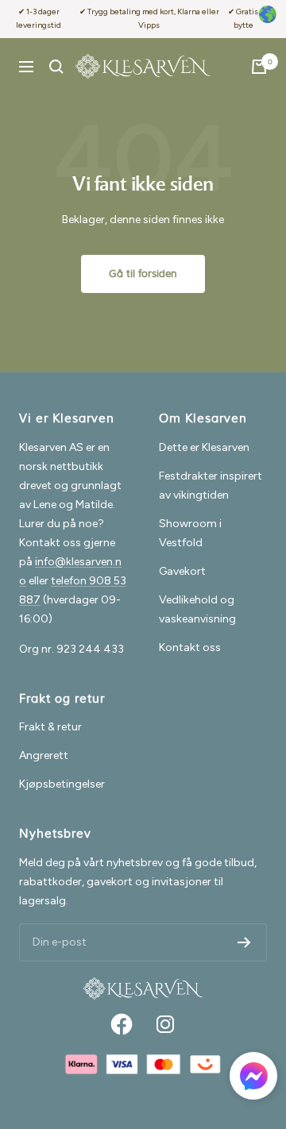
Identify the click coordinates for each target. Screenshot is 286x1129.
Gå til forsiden (143, 274)
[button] (253, 1079)
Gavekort (182, 571)
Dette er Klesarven (204, 447)
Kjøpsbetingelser (62, 784)
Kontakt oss (190, 647)
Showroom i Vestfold (190, 533)
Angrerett (43, 755)
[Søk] (56, 67)
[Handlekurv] (259, 67)
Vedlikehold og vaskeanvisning (197, 609)
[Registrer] (244, 942)
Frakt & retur (50, 727)
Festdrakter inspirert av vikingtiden (210, 485)
